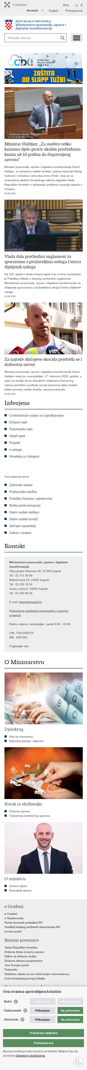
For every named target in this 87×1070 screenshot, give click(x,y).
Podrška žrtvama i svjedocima (30, 498)
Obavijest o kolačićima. (30, 1055)
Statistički (11, 1019)
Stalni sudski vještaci (24, 512)
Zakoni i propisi (20, 532)
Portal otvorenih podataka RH (23, 922)
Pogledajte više (19, 646)
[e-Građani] (21, 4)
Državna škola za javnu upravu (24, 951)
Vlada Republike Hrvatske (20, 947)
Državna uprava (19, 811)
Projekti (14, 443)
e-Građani (10, 913)
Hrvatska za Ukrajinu (24, 456)
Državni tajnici (18, 886)
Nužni (8, 1001)
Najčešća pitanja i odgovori (26, 741)
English (53, 10)
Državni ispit (18, 422)
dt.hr (39, 602)
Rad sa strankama (21, 736)
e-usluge (15, 449)
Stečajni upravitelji (22, 526)
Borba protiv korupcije (25, 505)
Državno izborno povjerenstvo (23, 960)
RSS (66, 5)
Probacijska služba (23, 492)
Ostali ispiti (17, 436)
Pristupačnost (74, 10)
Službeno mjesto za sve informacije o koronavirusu (36, 974)
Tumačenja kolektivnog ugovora (29, 815)
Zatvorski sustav (21, 485)
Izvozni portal (12, 931)
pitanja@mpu (27, 602)
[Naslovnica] (43, 24)
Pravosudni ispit (20, 429)
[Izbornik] (77, 37)
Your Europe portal (16, 965)
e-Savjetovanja (13, 918)
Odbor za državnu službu (20, 956)
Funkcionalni (12, 1010)
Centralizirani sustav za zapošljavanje (36, 415)
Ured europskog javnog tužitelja (24, 978)
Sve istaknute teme (16, 476)
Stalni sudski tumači (23, 519)
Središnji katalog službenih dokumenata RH (32, 927)
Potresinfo (10, 969)
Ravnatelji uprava (20, 890)
